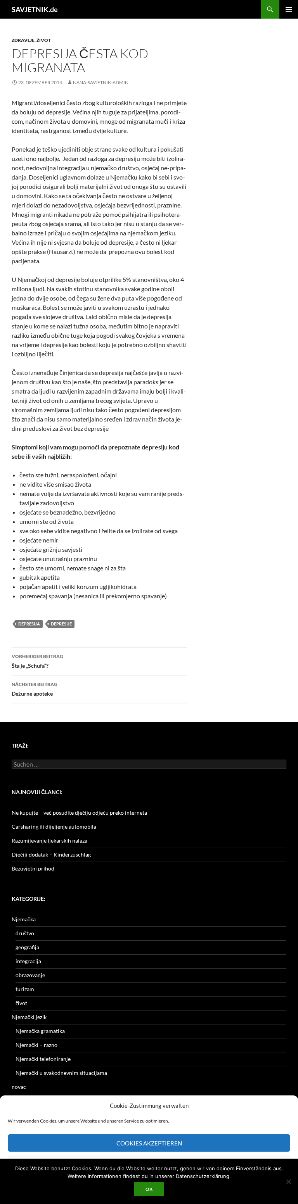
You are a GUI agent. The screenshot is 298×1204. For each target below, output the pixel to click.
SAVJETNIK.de (35, 9)
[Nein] (288, 1181)
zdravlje (23, 40)
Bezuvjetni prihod (33, 868)
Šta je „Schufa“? (37, 661)
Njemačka (24, 919)
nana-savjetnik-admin (100, 82)
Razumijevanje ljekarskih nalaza (49, 840)
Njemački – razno (36, 1045)
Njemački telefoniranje (43, 1058)
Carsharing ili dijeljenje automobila (54, 826)
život (43, 40)
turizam (25, 989)
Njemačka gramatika (40, 1031)
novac (19, 1086)
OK (149, 1189)
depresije (61, 623)
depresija (29, 623)
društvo (25, 933)
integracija (28, 961)
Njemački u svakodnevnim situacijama (61, 1072)
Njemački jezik (29, 1017)
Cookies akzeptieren (149, 1143)
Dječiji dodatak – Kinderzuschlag (51, 854)
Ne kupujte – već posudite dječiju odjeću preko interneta (79, 812)
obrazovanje (30, 975)
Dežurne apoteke (34, 689)
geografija (27, 947)
